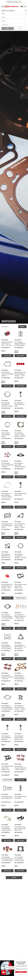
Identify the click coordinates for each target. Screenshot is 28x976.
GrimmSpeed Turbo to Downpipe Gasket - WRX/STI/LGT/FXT (7, 374)
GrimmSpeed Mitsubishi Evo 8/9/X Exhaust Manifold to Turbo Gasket (6, 555)
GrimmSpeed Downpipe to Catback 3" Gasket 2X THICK (7, 404)
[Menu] (2, 6)
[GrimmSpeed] (11, 6)
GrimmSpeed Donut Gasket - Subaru (6, 434)
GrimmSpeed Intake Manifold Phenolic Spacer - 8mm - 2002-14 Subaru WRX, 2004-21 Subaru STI (20, 677)
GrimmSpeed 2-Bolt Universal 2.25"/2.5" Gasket (6, 495)
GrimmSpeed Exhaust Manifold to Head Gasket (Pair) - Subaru (20, 343)
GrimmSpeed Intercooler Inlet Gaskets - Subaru (20, 707)
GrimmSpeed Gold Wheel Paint (20, 494)
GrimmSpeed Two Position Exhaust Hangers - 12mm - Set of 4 (20, 374)
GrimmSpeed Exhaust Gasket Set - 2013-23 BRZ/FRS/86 (7, 677)
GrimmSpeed (4, 339)
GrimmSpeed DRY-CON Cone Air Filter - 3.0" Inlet (7, 343)
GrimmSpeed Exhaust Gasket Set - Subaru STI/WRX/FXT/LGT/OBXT (7, 464)
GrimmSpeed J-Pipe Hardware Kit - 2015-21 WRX (20, 616)
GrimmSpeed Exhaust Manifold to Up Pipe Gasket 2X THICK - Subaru (7, 616)
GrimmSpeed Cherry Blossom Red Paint (6, 737)
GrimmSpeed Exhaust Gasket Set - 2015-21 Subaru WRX (21, 767)
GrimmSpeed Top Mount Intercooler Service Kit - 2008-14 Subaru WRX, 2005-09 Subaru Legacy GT (20, 828)
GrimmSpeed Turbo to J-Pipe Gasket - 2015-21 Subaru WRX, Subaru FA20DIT (20, 434)
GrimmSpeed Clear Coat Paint (20, 797)
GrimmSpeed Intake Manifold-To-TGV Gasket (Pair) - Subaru (6, 646)
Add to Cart (7, 355)
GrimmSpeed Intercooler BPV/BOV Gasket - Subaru (20, 464)
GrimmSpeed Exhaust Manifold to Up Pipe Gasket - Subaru (7, 707)
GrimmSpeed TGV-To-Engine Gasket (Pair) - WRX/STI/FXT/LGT (7, 525)
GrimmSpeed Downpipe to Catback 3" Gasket (20, 555)
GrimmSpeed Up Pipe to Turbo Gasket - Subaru (20, 525)
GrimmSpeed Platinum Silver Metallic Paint (19, 737)
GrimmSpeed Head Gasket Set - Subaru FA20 (7, 767)
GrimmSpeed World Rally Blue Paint (19, 404)
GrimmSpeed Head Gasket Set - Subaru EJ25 (20, 586)
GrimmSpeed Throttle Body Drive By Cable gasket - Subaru (19, 858)
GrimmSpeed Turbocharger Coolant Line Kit (6, 828)
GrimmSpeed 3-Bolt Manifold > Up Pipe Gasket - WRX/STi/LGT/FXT (20, 646)
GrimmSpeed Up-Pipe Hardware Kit (7, 797)
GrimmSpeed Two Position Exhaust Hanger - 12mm (7, 586)
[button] (22, 6)
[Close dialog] (27, 961)
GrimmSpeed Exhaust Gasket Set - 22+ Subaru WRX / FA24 (7, 858)
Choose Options (20, 598)
